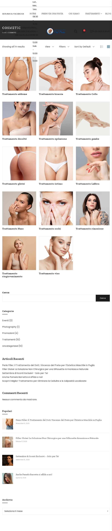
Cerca (5, 292)
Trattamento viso (49, 273)
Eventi (5, 320)
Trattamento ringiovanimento (12, 275)
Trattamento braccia (51, 94)
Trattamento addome (14, 94)
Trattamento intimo (51, 183)
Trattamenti (8, 339)
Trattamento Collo (87, 94)
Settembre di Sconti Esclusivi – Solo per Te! (25, 373)
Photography (9, 326)
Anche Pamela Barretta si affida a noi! (22, 377)
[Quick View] (12, 80)
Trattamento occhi (50, 228)
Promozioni (8, 333)
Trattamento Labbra (87, 183)
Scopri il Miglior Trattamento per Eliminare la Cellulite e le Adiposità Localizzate (44, 380)
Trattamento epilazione (53, 138)
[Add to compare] (19, 80)
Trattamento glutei (13, 183)
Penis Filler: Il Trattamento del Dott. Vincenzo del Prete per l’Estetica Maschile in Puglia (48, 365)
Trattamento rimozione (90, 228)
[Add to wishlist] (27, 80)
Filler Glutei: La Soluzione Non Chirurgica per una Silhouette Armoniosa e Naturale (45, 369)
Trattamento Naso (13, 228)
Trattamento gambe (87, 138)
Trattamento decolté (14, 138)
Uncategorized (10, 346)
